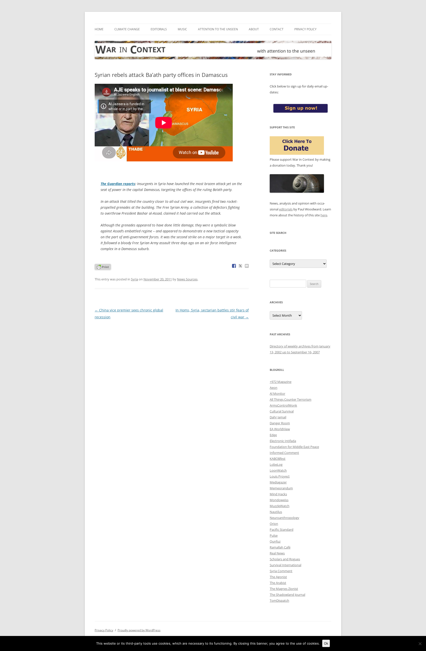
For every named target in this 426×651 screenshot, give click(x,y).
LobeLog (276, 464)
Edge (273, 435)
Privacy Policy (305, 29)
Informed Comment (284, 452)
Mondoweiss (279, 500)
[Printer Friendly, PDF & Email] (103, 266)
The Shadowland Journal (287, 594)
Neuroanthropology (284, 517)
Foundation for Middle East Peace (294, 447)
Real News (277, 553)
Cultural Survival (282, 411)
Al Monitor (277, 393)
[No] (419, 643)
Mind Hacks (278, 494)
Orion (274, 523)
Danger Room (280, 423)
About (254, 29)
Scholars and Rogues (285, 559)
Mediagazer (278, 482)
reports (118, 183)
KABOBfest (277, 458)
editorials (286, 209)
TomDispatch (279, 600)
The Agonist (278, 577)
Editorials (159, 29)
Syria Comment (281, 571)
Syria (134, 279)
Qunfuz (275, 541)
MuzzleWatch (279, 506)
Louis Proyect (280, 476)
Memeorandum (281, 488)
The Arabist (278, 583)
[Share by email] (247, 266)
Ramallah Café (280, 547)
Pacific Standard (281, 529)
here (323, 215)
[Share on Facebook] (234, 266)
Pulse (274, 535)
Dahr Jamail (278, 417)
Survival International (285, 565)
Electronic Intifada (283, 441)
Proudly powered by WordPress (139, 630)
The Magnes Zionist (284, 588)
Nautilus (276, 512)
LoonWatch (278, 470)
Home (99, 29)
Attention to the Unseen (218, 29)
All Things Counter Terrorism (290, 399)
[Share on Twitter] (240, 266)
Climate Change (127, 29)
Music (182, 29)
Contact (277, 29)
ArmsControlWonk (283, 405)
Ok (326, 643)
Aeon (273, 387)
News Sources (187, 279)
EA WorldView (280, 429)
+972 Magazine (280, 381)
